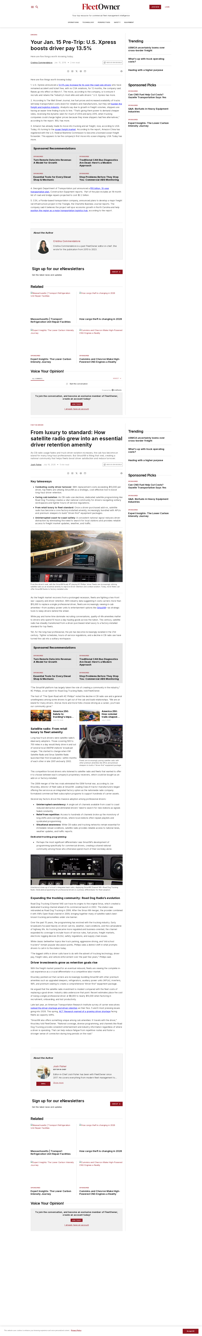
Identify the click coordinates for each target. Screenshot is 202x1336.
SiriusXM (101, 607)
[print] (121, 71)
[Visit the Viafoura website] (116, 390)
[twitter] (76, 71)
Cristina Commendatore (41, 62)
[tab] (37, 378)
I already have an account (76, 409)
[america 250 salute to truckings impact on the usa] (41, 715)
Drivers (34, 35)
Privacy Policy (76, 1330)
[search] (37, 7)
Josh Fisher (36, 464)
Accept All (190, 1331)
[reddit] (81, 71)
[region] (77, 384)
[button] (32, 7)
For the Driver (37, 425)
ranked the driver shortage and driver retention (54, 1008)
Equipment (129, 22)
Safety (117, 22)
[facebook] (68, 71)
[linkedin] (72, 71)
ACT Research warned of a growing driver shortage (84, 1011)
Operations (73, 22)
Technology (88, 22)
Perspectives (104, 22)
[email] (85, 71)
